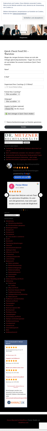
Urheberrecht (10, 325)
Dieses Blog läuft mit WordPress (17, 420)
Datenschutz (12, 283)
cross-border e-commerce (16, 236)
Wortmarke (11, 276)
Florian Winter (22, 185)
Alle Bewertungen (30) (11, 355)
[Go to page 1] (21, 209)
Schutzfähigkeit (10, 314)
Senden (23, 127)
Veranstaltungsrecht (12, 328)
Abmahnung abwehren (15, 223)
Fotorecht (9, 245)
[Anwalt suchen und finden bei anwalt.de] (15, 403)
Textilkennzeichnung (14, 292)
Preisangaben (10, 303)
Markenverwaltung (14, 270)
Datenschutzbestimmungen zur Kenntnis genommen (24, 122)
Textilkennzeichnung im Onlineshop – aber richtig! (21, 157)
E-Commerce (10, 234)
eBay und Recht (13, 288)
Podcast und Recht (12, 301)
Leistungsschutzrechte (13, 256)
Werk (7, 330)
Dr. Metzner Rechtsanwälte (26, 164)
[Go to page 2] (23, 209)
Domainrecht (10, 232)
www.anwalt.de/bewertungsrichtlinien (17, 398)
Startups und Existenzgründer (15, 319)
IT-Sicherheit (10, 254)
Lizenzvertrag (10, 259)
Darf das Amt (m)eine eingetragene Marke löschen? (22, 159)
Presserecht (9, 305)
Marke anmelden (13, 263)
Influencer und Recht (12, 252)
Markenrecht (10, 261)
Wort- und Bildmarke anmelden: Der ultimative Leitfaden (23, 153)
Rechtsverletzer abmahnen (16, 225)
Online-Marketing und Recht (14, 279)
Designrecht (9, 230)
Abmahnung (10, 221)
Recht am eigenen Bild (13, 308)
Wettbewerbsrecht (11, 332)
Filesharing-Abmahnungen (14, 243)
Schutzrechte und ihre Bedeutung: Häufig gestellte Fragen (24, 155)
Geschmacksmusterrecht (13, 247)
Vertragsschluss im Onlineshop (17, 294)
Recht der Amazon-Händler (16, 290)
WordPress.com (23, 422)
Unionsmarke (12, 274)
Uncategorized (10, 323)
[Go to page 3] (25, 209)
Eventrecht (9, 241)
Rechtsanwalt (10, 310)
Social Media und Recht (13, 316)
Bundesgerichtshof (12, 228)
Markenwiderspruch (14, 272)
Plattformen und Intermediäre (15, 299)
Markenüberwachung (14, 265)
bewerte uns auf (21, 177)
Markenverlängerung (14, 268)
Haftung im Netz (11, 250)
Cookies (13, 285)
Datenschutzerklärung (19, 13)
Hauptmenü (23, 37)
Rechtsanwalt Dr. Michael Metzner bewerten (16, 387)
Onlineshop (9, 281)
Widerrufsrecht (12, 296)
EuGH (8, 239)
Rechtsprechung (11, 312)
